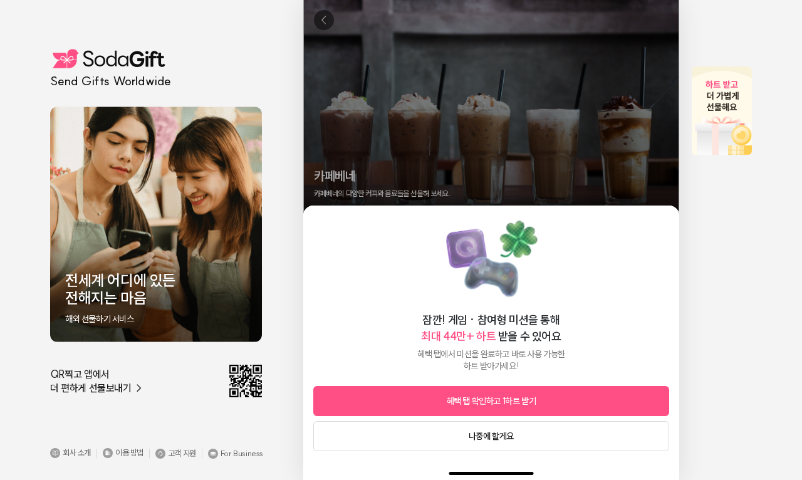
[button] (70, 453)
